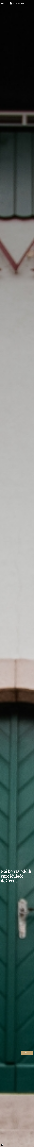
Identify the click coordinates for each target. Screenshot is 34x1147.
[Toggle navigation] (2, 3)
